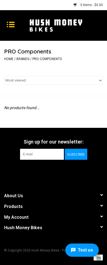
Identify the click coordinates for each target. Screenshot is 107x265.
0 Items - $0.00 (91, 5)
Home (8, 59)
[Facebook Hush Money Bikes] (48, 171)
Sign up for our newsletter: (53, 142)
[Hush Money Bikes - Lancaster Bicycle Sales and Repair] (64, 25)
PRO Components (47, 59)
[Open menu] (10, 24)
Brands (22, 59)
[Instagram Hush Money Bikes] (58, 171)
